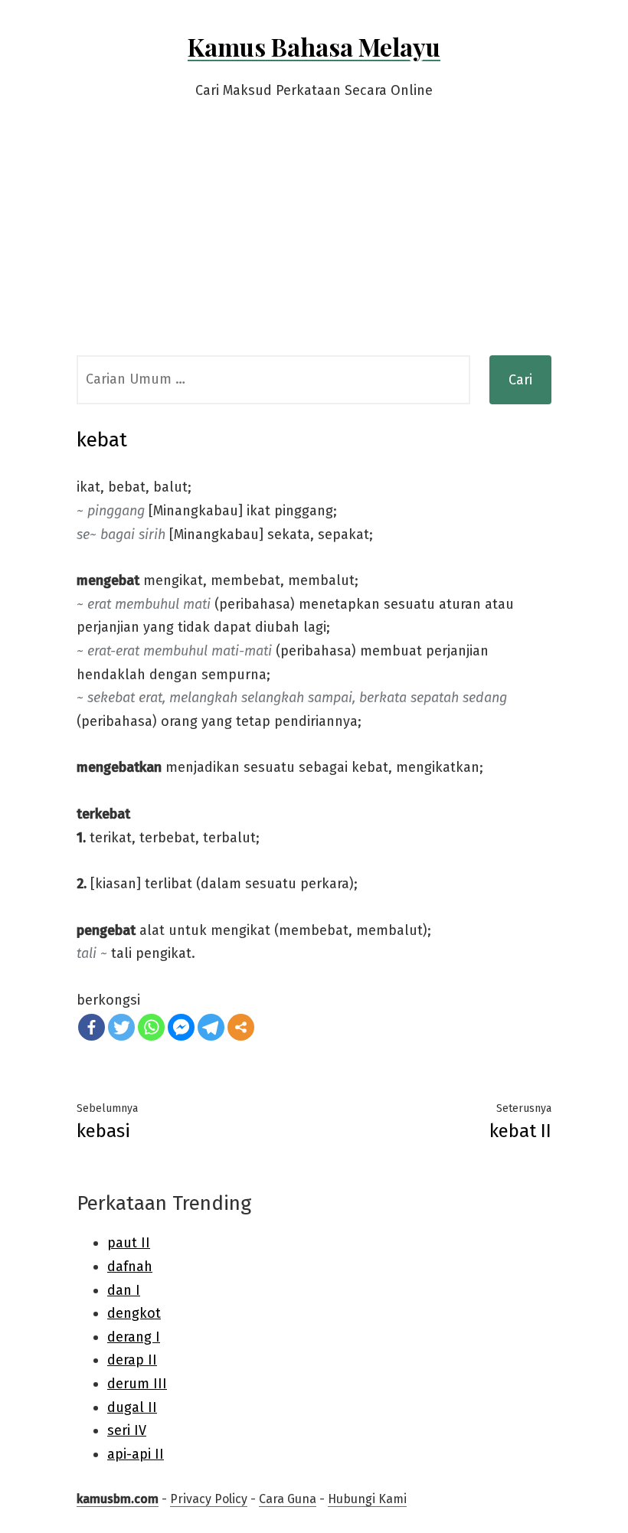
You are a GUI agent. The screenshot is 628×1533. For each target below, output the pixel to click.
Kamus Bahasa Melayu (314, 46)
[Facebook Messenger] (181, 1027)
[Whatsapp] (151, 1027)
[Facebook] (91, 1027)
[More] (240, 1027)
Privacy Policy (208, 1499)
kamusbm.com (118, 1499)
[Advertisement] (314, 240)
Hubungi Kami (367, 1499)
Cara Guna (287, 1499)
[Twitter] (121, 1027)
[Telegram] (211, 1027)
